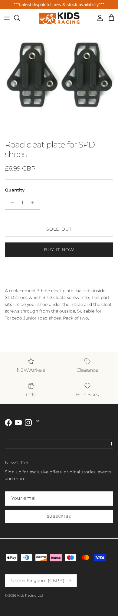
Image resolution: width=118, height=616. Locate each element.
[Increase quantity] (34, 202)
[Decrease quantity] (10, 202)
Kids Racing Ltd (30, 595)
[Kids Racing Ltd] (59, 18)
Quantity (15, 190)
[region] (59, 4)
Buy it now (59, 249)
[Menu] (6, 18)
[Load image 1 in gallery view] (59, 82)
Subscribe (59, 516)
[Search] (20, 18)
